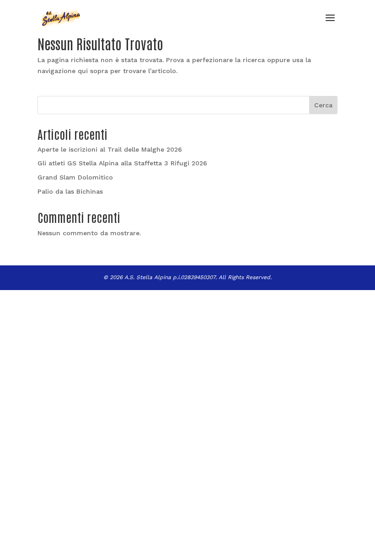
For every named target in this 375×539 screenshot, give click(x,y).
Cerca (323, 105)
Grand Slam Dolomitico (75, 177)
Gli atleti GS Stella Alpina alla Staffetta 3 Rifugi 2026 (122, 163)
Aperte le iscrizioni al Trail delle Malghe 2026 (110, 149)
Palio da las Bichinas (70, 191)
